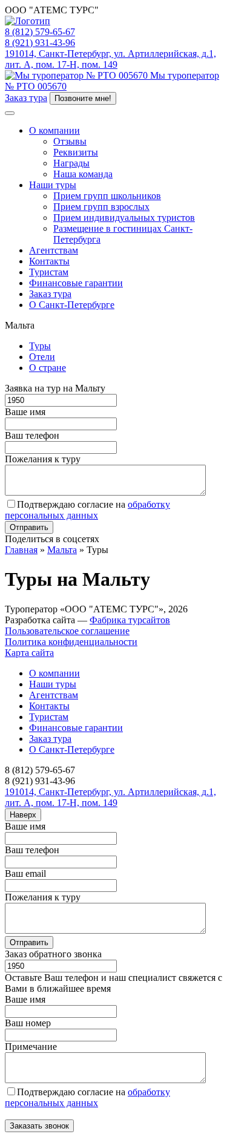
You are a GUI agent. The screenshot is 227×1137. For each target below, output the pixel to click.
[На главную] (27, 21)
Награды (71, 163)
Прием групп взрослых (101, 207)
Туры (40, 346)
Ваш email (25, 873)
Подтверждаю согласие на (87, 509)
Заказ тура (26, 98)
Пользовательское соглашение (67, 631)
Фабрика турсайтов (130, 620)
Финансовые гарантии (76, 283)
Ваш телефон (32, 435)
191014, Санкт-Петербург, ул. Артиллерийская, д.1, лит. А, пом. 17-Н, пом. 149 (110, 59)
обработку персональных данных (87, 509)
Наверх (23, 814)
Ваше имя (25, 412)
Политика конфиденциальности (71, 642)
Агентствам (53, 250)
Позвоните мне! (82, 98)
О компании (54, 130)
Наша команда (83, 174)
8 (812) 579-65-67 (40, 32)
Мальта (62, 550)
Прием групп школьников (107, 196)
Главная (21, 550)
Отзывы (70, 141)
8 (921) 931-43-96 (40, 43)
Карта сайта (29, 652)
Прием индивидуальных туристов (124, 217)
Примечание (31, 1046)
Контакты (49, 261)
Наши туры (52, 185)
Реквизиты (75, 152)
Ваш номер (28, 1023)
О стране (47, 367)
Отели (42, 357)
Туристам (48, 272)
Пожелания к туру (43, 459)
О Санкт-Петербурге (71, 305)
